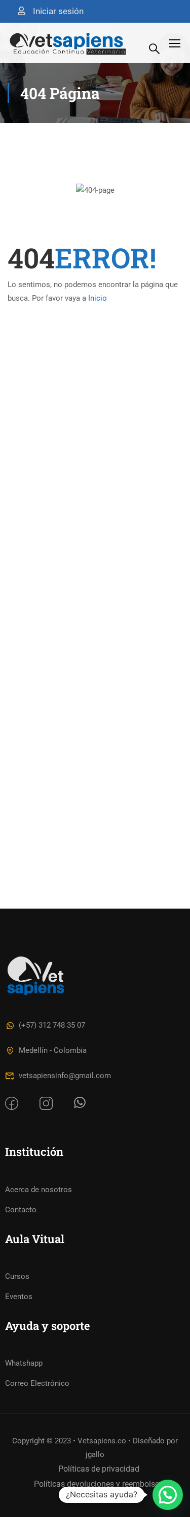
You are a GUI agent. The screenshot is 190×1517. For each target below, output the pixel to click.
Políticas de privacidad (98, 1469)
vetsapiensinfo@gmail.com (65, 1075)
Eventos (18, 1296)
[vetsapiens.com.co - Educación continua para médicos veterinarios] (68, 43)
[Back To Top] (161, 1459)
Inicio (97, 298)
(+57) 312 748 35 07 (52, 1025)
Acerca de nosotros (38, 1189)
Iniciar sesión (58, 11)
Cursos (17, 1276)
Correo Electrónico (37, 1383)
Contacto (20, 1209)
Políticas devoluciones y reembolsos (99, 1484)
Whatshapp (24, 1363)
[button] (168, 1495)
